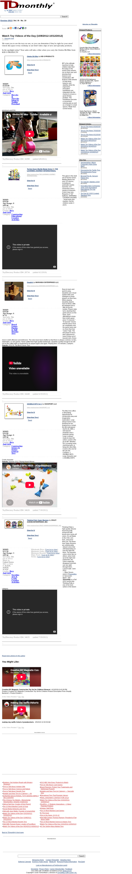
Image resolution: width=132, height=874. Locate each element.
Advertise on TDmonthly (90, 24)
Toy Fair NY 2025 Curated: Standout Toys (90, 194)
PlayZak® (81, 862)
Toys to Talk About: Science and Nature (16, 789)
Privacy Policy (44, 869)
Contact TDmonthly (52, 860)
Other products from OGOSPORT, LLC (38, 407)
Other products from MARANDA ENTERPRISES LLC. (42, 286)
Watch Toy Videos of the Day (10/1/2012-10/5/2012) (58, 824)
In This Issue (44, 813)
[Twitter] (13, 28)
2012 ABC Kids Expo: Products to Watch (54, 782)
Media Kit (52, 862)
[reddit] (25, 28)
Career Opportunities (57, 869)
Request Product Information (67, 862)
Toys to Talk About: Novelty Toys (14, 791)
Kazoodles (73, 574)
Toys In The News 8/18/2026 (91, 127)
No (23, 697)
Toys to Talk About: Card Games (51, 785)
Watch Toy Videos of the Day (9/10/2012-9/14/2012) (91, 145)
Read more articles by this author (13, 656)
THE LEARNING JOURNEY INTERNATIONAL (42, 170)
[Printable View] (8, 28)
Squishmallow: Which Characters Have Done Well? (89, 164)
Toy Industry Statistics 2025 (90, 182)
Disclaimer (34, 869)
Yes (19, 697)
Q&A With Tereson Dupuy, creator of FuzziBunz (19, 824)
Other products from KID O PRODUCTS (38, 60)
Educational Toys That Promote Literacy (54, 795)
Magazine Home (38, 860)
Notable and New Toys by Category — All (17, 794)
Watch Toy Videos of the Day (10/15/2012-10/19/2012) (91, 151)
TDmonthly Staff (9, 38)
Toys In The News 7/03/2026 (91, 131)
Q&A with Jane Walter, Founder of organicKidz (19, 811)
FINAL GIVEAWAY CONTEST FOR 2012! (54, 798)
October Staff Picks (46, 808)
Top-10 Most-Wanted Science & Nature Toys (55, 822)
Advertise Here (65, 860)
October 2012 (6, 21)
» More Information (94, 54)
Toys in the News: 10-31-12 (49, 815)
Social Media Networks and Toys (14, 809)
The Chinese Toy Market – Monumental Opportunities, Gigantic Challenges (16, 801)
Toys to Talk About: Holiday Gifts (14, 787)
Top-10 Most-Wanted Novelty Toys (15, 822)
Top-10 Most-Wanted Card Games (52, 811)
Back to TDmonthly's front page (13, 832)
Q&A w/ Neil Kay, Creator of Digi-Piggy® (17, 804)
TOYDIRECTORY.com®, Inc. (67, 872)
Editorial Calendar (24, 862)
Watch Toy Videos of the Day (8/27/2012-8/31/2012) (91, 139)
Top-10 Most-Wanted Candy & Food (15, 806)
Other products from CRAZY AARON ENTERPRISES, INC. (44, 525)
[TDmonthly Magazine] (27, 12)
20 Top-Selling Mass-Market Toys (52, 826)
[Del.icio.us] (20, 28)
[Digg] (18, 28)
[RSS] (11, 28)
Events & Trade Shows (40, 862)
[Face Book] (16, 28)
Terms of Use (67, 871)
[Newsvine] (23, 28)
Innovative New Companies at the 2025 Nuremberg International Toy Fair (90, 187)
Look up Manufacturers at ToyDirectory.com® (51, 865)
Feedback (68, 869)
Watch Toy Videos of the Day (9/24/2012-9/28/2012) (21, 826)
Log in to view (51, 549)
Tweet (30, 73)
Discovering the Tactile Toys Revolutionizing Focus (90, 171)
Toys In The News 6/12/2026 (91, 135)
